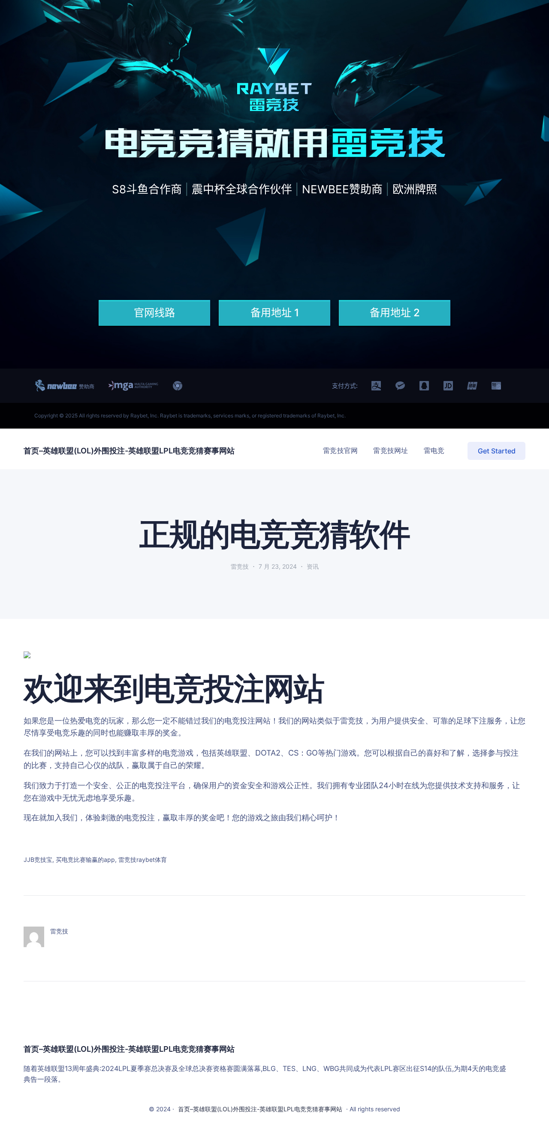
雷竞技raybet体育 (142, 859)
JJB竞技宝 (38, 859)
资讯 (313, 566)
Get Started (497, 451)
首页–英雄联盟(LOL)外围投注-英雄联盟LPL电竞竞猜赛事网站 (129, 450)
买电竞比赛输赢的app (85, 859)
